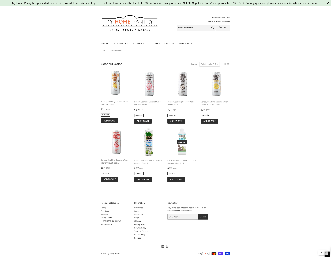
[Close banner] (328, 3)
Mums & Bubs (106, 218)
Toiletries (154, 43)
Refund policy (139, 235)
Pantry (104, 43)
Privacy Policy (139, 224)
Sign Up (203, 217)
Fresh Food (185, 43)
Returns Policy (140, 228)
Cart (225, 27)
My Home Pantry (113, 254)
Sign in (210, 22)
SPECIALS (168, 43)
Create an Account (223, 22)
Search (137, 211)
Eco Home (138, 43)
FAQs (136, 218)
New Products (121, 43)
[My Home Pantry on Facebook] (162, 247)
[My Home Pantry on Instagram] (167, 247)
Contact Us (138, 214)
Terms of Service (141, 231)
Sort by (194, 64)
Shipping (137, 221)
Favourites (138, 208)
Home (103, 50)
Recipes (137, 238)
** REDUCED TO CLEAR (111, 221)
